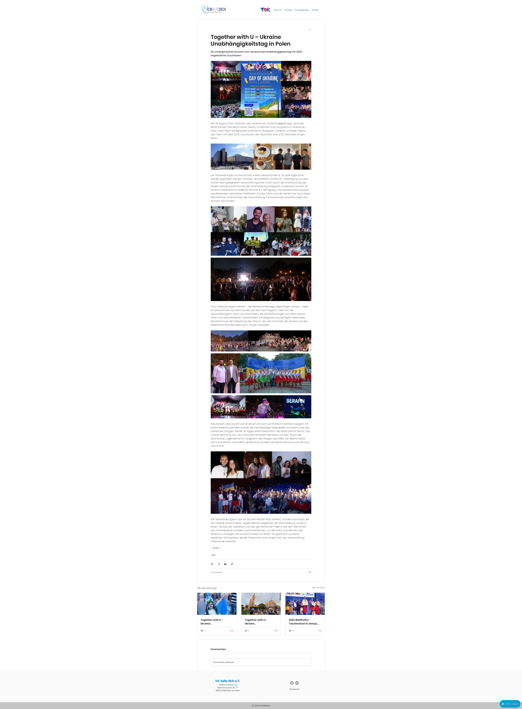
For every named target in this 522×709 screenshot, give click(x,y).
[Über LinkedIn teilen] (225, 564)
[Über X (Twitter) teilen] (218, 564)
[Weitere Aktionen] (309, 29)
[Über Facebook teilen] (212, 564)
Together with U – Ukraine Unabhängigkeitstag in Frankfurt (215, 621)
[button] (288, 10)
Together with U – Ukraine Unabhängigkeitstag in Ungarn (259, 621)
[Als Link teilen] (232, 564)
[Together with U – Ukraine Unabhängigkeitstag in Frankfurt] (217, 604)
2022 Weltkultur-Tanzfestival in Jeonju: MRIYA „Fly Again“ (303, 621)
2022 (213, 554)
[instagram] (297, 683)
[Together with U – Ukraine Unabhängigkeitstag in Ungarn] (261, 604)
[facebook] (292, 683)
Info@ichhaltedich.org (227, 684)
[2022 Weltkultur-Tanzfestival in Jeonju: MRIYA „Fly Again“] (305, 604)
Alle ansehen (318, 587)
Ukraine (215, 548)
